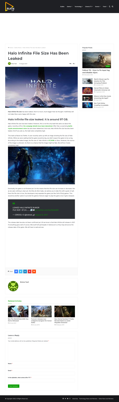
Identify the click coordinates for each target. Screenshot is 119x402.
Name (10, 363)
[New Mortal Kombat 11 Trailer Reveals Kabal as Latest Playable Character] (64, 311)
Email (10, 370)
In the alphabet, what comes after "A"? (20, 377)
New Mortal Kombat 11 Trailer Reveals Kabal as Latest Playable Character (64, 320)
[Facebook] (16, 271)
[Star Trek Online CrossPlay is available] (87, 105)
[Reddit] (34, 271)
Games (69, 6)
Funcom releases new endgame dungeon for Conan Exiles (41, 320)
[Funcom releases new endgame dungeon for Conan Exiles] (41, 311)
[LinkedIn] (25, 271)
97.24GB (51, 140)
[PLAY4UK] (9, 6)
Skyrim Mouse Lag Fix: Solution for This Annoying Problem (101, 81)
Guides (62, 6)
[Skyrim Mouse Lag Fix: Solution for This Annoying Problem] (87, 81)
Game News (17, 47)
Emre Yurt (14, 63)
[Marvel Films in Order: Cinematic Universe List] (87, 90)
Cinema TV (88, 6)
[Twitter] (20, 271)
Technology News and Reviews (88, 398)
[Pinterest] (29, 271)
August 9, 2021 (41, 215)
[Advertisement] (59, 28)
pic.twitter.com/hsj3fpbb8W (47, 210)
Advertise (75, 398)
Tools (104, 6)
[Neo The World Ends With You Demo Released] (18, 311)
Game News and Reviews (106, 398)
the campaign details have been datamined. (38, 126)
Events (97, 6)
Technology (78, 6)
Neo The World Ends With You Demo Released (18, 320)
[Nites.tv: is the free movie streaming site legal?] (87, 98)
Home (11, 47)
